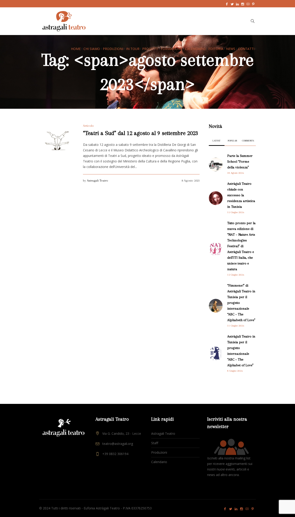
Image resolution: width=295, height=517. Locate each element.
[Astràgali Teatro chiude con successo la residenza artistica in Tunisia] (216, 197)
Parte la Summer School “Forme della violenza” (240, 161)
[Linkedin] (237, 4)
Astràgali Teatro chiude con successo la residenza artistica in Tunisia (241, 195)
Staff (154, 443)
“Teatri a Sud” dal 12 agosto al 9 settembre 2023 (140, 133)
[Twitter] (232, 4)
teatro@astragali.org (117, 443)
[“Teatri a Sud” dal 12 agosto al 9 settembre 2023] (57, 141)
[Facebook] (227, 4)
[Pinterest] (253, 4)
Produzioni (159, 452)
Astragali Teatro (97, 180)
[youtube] (248, 4)
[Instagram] (243, 4)
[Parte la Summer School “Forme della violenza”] (216, 164)
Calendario (159, 462)
